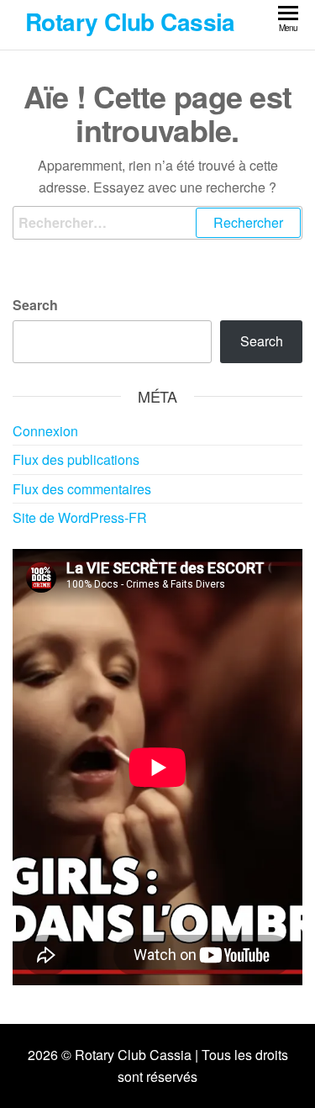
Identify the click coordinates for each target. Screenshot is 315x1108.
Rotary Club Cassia (130, 21)
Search (35, 304)
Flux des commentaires (82, 489)
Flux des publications (76, 459)
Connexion (45, 431)
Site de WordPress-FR (80, 517)
